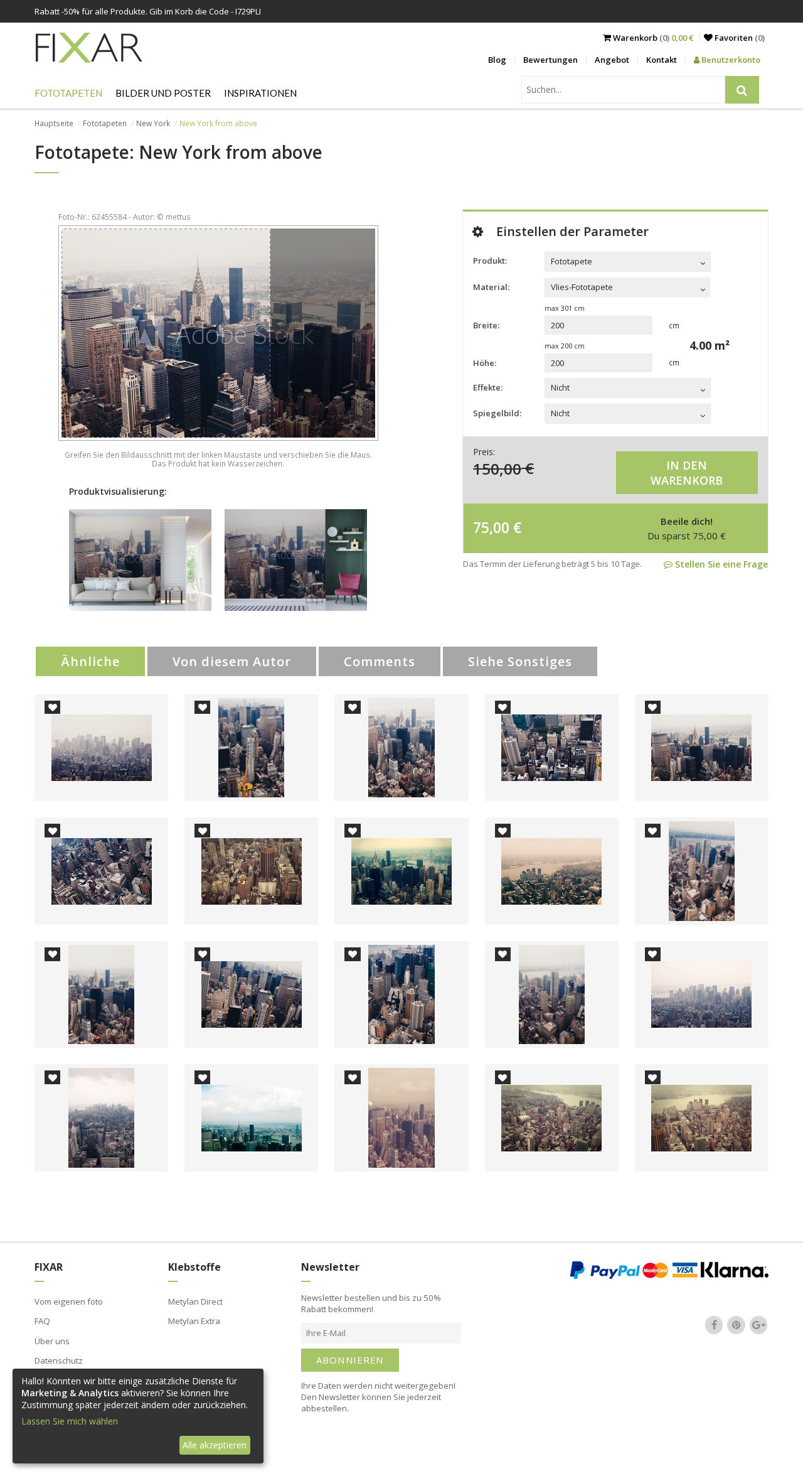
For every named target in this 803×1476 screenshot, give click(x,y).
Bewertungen (550, 59)
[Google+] (758, 1325)
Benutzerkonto (729, 59)
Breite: (486, 325)
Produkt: (490, 260)
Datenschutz (59, 1360)
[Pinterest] (736, 1325)
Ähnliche (90, 661)
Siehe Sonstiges (520, 661)
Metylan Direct (195, 1301)
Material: (491, 287)
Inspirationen (260, 93)
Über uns (52, 1341)
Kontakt (661, 59)
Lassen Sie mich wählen (69, 1421)
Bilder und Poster (163, 93)
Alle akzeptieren (215, 1445)
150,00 (497, 468)
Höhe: (484, 363)
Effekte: (488, 387)
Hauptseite (54, 123)
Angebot (612, 59)
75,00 (491, 527)
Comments (379, 661)
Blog (497, 59)
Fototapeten (68, 93)
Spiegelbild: (497, 413)
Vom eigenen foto (69, 1301)
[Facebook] (714, 1325)
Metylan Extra (194, 1321)
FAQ (42, 1321)
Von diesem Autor (232, 661)
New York (153, 123)
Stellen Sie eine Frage (720, 564)
